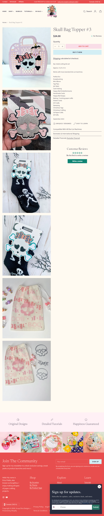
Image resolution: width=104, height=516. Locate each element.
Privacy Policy (86, 503)
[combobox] (55, 507)
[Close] (77, 232)
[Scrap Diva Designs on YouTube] (53, 282)
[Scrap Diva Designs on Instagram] (50, 282)
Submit (96, 507)
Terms (91, 503)
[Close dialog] (99, 486)
